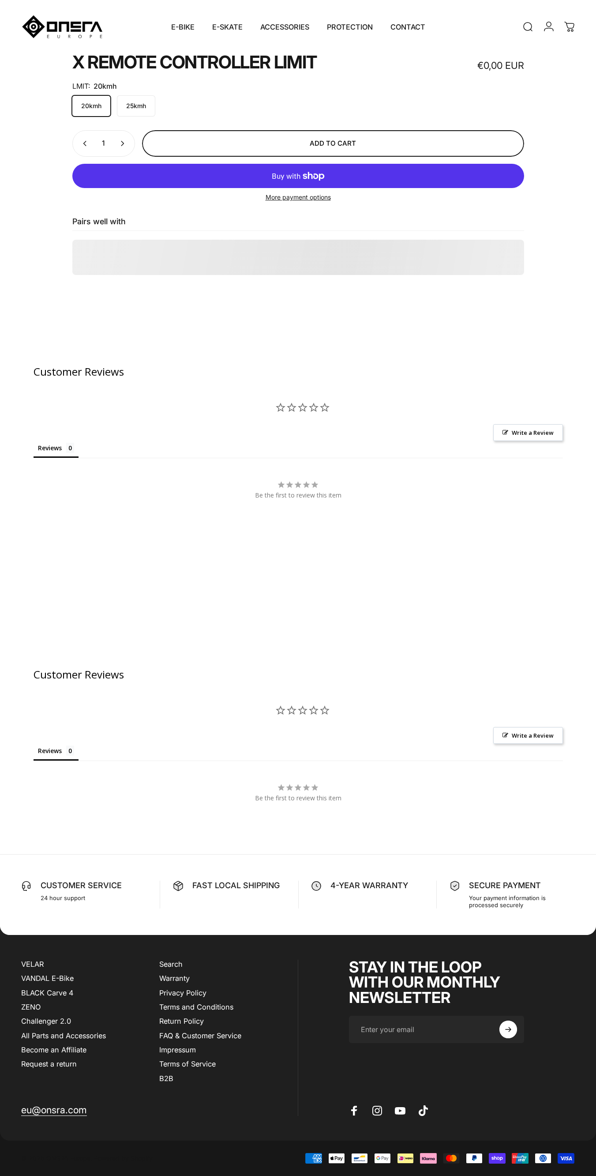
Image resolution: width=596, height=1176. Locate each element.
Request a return (49, 1063)
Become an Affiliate (53, 1049)
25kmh (136, 105)
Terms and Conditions (196, 1007)
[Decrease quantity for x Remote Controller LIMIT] (83, 143)
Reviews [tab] (50, 448)
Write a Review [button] (533, 433)
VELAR (32, 964)
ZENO (31, 1007)
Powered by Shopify (123, 1158)
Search (171, 964)
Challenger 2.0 (46, 1021)
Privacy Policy (182, 992)
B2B (166, 1078)
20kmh (91, 105)
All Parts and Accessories (63, 1035)
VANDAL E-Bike (47, 978)
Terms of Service (187, 1063)
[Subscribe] (508, 1029)
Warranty (174, 978)
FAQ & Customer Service (200, 1035)
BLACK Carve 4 (47, 992)
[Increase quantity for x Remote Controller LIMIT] (124, 143)
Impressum (177, 1049)
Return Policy (181, 1021)
